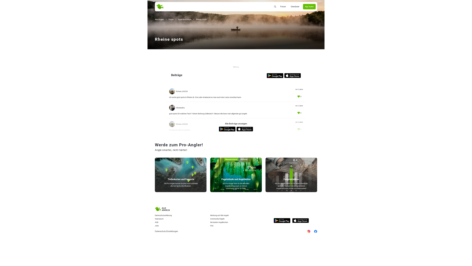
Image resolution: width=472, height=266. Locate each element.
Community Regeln (217, 219)
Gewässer (295, 6)
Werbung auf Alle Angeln (219, 215)
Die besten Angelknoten (219, 222)
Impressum (159, 219)
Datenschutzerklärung (163, 215)
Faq (211, 226)
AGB (156, 222)
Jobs (157, 226)
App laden (309, 6)
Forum (283, 6)
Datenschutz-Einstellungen (166, 231)
